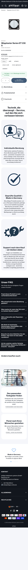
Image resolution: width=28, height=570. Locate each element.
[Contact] (14, 232)
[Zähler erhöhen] (8, 80)
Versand (10, 56)
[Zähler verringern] (2, 80)
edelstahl (4, 68)
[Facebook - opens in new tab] (11, 511)
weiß (10, 61)
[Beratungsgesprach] (14, 132)
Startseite (3, 10)
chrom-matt (5, 65)
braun (4, 61)
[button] (2, 5)
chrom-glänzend (16, 65)
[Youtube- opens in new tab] (17, 511)
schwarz (16, 61)
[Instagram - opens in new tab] (14, 511)
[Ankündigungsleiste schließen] (26, 1)
